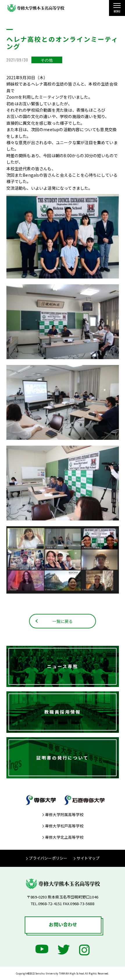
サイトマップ (87, 858)
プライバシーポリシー (48, 858)
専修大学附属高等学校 (64, 814)
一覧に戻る (62, 621)
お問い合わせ (63, 924)
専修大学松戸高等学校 (64, 826)
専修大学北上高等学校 (64, 837)
